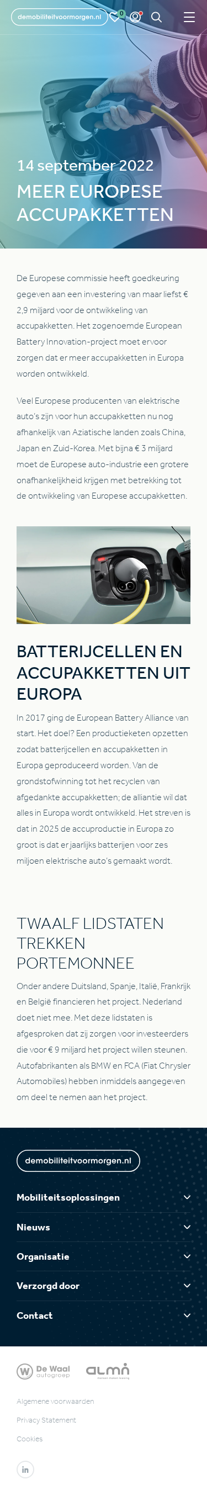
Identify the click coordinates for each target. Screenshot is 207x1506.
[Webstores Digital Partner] (59, 17)
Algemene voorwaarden (55, 1401)
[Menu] (189, 17)
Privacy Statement (46, 1420)
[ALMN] (107, 1370)
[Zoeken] (156, 17)
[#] (25, 1469)
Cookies (30, 1439)
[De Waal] (43, 1370)
